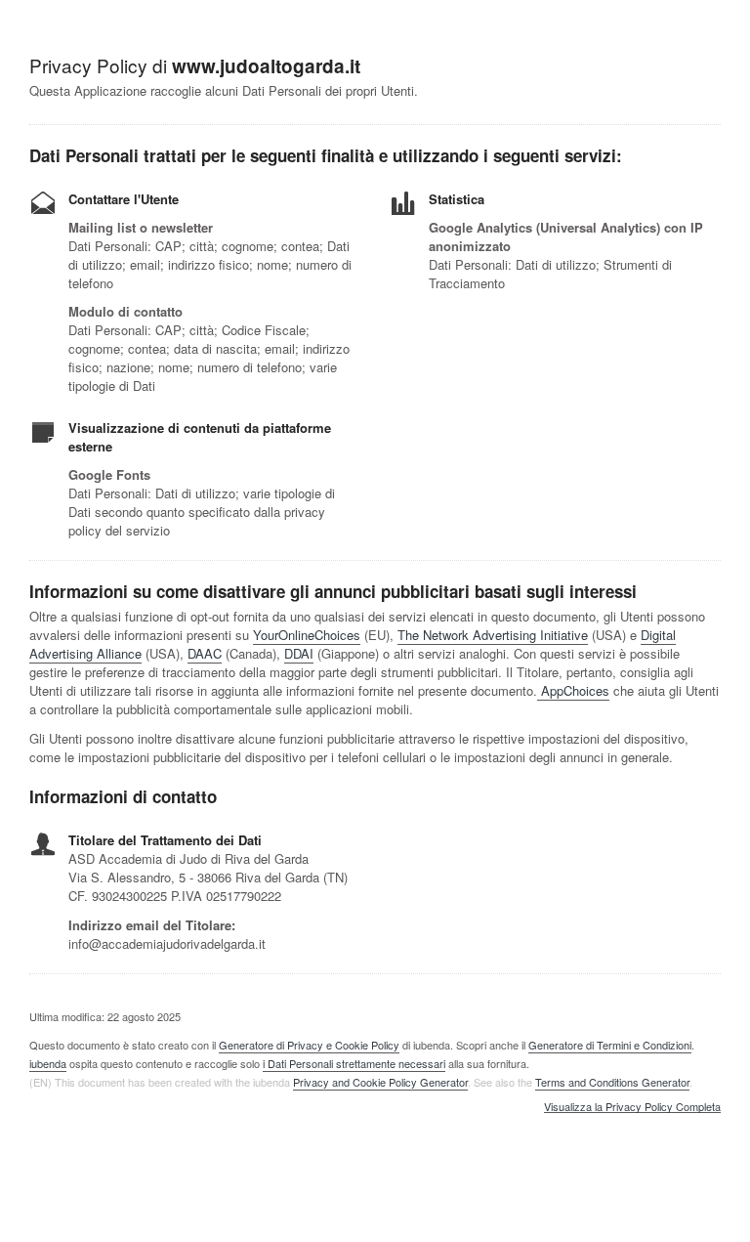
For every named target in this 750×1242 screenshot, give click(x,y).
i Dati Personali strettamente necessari (354, 1063)
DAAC (205, 653)
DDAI (298, 653)
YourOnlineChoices (306, 634)
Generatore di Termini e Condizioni (609, 1044)
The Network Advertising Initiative (492, 634)
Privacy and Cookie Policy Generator (380, 1082)
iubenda (47, 1063)
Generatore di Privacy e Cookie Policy (309, 1044)
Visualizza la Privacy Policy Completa (632, 1107)
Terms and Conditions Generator (612, 1082)
